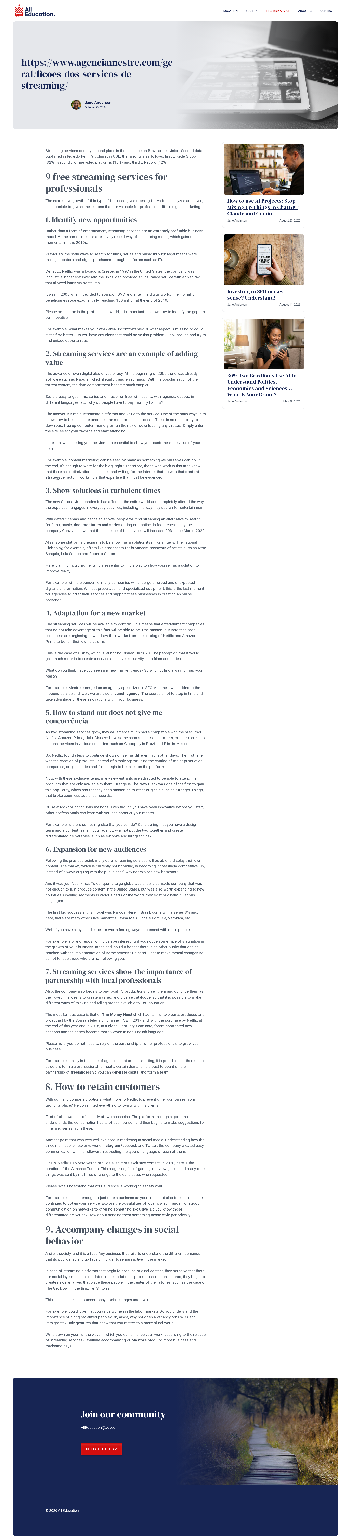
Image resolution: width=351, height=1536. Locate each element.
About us (305, 11)
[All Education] (35, 10)
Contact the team (101, 1449)
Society (252, 11)
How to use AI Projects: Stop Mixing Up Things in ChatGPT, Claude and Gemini (263, 207)
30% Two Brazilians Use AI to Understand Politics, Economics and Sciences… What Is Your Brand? (262, 385)
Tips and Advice (278, 11)
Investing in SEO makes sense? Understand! (255, 294)
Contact (327, 11)
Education (230, 11)
